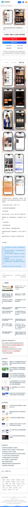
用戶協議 (17, 500)
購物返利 (4, 485)
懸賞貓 (18, 485)
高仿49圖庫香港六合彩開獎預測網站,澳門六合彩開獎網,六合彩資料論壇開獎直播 (17, 369)
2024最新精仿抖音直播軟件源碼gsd (17, 417)
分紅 (3, 483)
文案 (10, 483)
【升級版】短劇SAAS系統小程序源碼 (14, 266)
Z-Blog (20, 487)
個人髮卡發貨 (19, 483)
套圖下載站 (9, 489)
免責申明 (12, 500)
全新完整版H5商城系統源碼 (8, 465)
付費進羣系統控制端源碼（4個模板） (10, 447)
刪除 (13, 489)
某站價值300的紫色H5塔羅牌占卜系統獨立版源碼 (13, 449)
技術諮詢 (15, 42)
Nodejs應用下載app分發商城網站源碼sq (10, 455)
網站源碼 (10, 5)
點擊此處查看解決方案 (18, 345)
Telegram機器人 (15, 487)
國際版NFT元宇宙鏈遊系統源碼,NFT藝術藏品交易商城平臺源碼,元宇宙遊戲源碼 (17, 363)
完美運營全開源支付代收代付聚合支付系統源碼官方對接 (20, 320)
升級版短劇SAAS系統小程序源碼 (9, 451)
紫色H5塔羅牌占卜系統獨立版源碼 (9, 459)
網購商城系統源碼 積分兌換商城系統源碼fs (11, 463)
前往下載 (15, 38)
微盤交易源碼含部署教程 (7, 461)
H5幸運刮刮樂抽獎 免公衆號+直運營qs (10, 457)
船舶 (21, 485)
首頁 (6, 5)
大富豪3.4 (23, 483)
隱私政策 (7, 500)
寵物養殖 (6, 483)
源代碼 (3, 487)
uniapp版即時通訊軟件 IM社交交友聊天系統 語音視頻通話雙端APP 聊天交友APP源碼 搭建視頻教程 (17, 383)
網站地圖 (22, 500)
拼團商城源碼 (9, 485)
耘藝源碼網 (5, 266)
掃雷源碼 (13, 483)
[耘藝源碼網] (5, 2)
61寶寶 (17, 489)
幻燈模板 (10, 487)
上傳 (6, 487)
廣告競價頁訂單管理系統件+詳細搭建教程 (20, 276)
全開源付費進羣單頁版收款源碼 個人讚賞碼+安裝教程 (13, 453)
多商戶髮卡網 (4, 489)
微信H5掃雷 (14, 485)
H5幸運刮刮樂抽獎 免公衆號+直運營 (7, 276)
